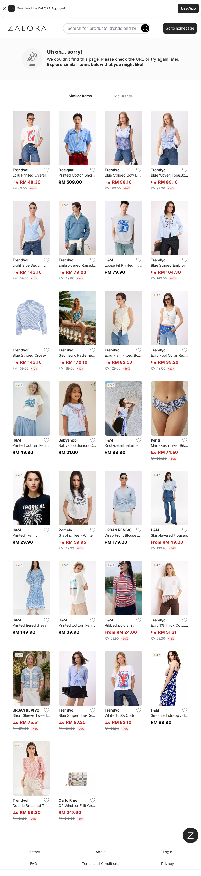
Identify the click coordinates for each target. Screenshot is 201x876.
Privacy (167, 863)
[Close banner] (4, 8)
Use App (188, 8)
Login (167, 852)
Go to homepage (180, 28)
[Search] (145, 28)
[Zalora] (27, 28)
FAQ (33, 863)
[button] (100, 8)
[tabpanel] (100, 466)
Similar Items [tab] (80, 95)
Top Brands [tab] (123, 96)
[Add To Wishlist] (46, 170)
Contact (33, 852)
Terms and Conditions (100, 863)
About (101, 852)
